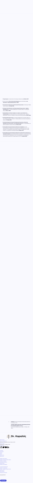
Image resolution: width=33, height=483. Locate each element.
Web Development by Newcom (4, 477)
